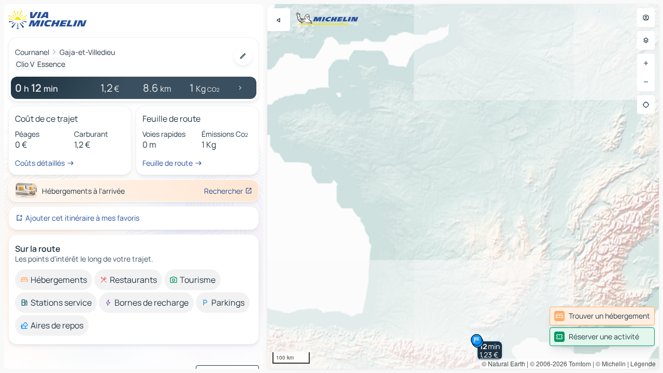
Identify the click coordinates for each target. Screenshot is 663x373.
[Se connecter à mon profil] (646, 17)
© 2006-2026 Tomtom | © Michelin (578, 363)
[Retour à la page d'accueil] (49, 19)
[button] (490, 350)
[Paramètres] (646, 40)
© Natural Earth (503, 363)
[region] (463, 186)
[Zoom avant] (646, 63)
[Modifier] (243, 56)
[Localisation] (646, 104)
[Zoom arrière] (646, 82)
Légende (643, 363)
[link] (602, 316)
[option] (53, 279)
